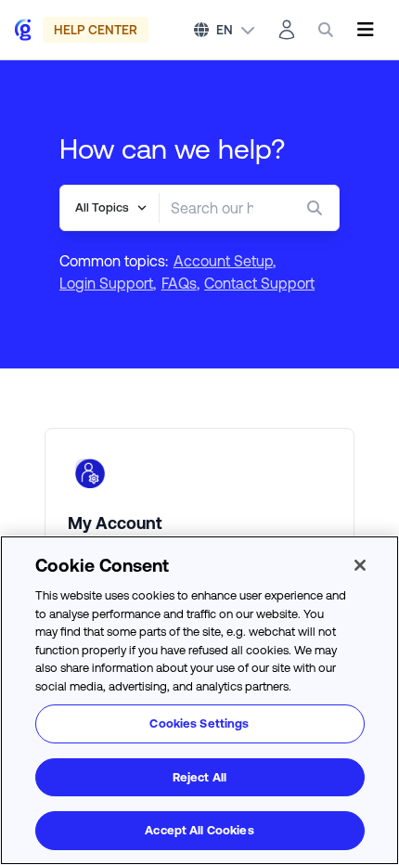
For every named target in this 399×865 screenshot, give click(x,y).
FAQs (179, 283)
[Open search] (325, 29)
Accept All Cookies (199, 830)
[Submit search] (318, 208)
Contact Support (259, 283)
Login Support (106, 283)
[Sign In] (286, 29)
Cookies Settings (199, 723)
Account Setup (223, 260)
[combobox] (212, 208)
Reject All (199, 777)
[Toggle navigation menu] (365, 29)
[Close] (360, 565)
